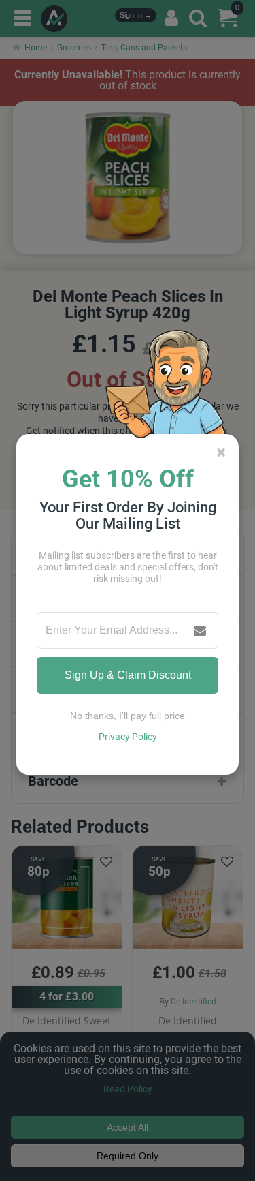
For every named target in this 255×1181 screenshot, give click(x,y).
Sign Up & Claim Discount (128, 675)
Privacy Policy (128, 736)
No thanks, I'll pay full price (127, 715)
